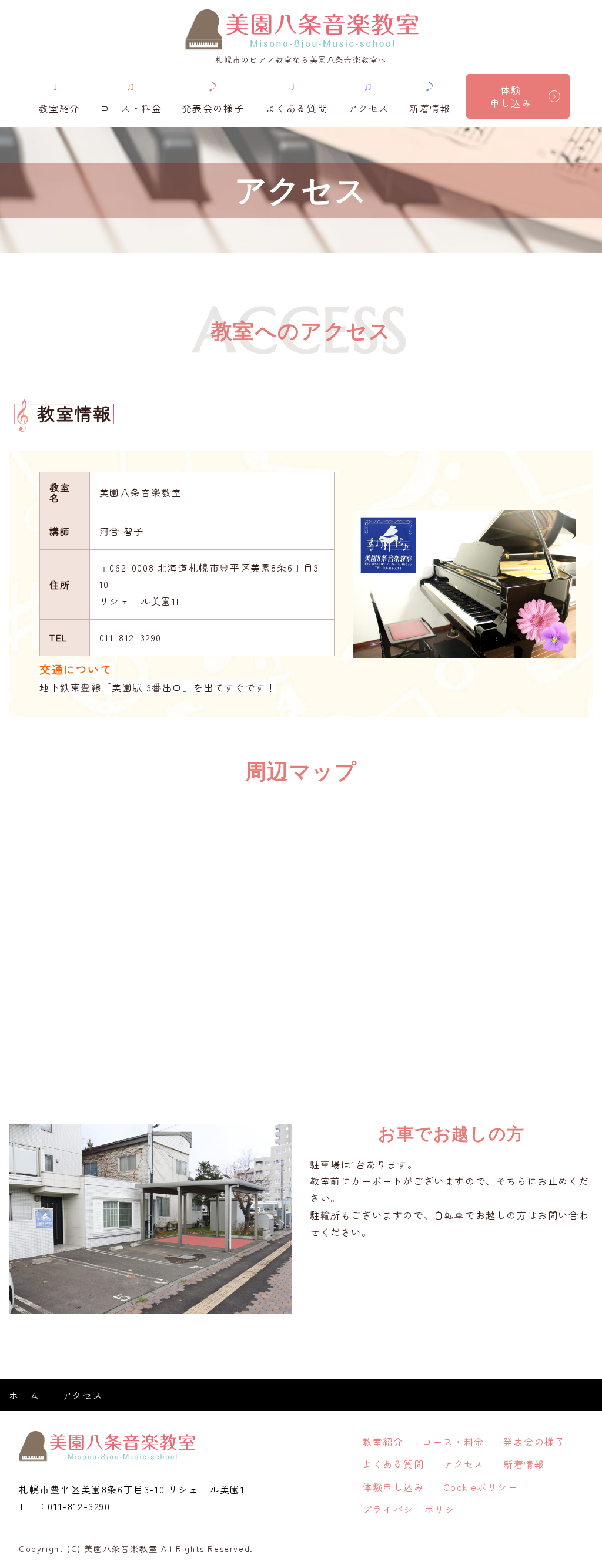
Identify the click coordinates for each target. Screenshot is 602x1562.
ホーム (24, 1395)
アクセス (368, 96)
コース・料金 (131, 96)
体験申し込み (393, 1487)
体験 (510, 96)
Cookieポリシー (481, 1487)
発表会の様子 (213, 96)
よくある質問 (297, 96)
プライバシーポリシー (414, 1509)
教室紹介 (58, 96)
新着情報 (429, 96)
